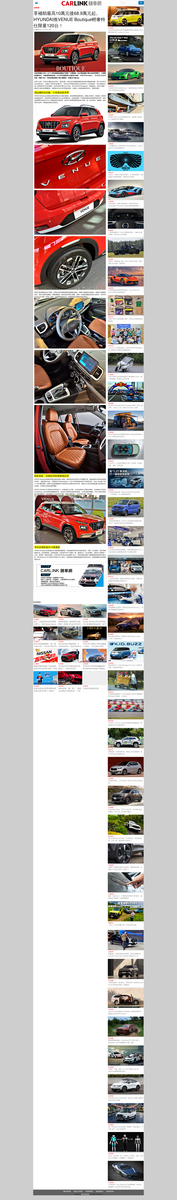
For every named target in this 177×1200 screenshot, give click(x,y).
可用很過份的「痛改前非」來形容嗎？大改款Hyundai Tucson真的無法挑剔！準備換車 (125, 983)
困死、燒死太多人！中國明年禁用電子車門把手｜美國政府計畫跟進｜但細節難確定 (125, 897)
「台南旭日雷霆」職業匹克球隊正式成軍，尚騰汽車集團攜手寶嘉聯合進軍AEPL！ (125, 579)
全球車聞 (110, 28)
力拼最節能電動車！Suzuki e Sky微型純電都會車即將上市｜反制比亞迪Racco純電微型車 (125, 522)
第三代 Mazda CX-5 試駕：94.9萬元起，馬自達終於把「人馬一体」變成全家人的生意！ (125, 839)
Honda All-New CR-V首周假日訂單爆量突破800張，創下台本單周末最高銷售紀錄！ (94, 624)
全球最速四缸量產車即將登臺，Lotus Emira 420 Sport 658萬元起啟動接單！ (124, 291)
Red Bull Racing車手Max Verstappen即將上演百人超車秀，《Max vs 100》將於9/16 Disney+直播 (125, 406)
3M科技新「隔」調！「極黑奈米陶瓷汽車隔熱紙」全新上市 (69, 691)
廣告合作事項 (78, 1191)
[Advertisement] (70, 596)
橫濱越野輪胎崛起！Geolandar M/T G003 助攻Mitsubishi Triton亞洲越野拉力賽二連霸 (123, 1041)
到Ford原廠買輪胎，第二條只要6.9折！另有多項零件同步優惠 (45, 646)
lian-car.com (85, 1194)
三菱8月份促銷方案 (91, 688)
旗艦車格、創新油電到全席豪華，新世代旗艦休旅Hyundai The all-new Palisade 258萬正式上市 (124, 955)
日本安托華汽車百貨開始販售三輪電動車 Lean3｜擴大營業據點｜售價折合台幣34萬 (125, 377)
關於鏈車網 (67, 1191)
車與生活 (110, 172)
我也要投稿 (110, 1191)
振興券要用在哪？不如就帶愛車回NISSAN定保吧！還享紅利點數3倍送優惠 (45, 669)
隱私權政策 (99, 1191)
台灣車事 (36, 8)
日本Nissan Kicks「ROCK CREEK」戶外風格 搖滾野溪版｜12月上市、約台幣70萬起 (125, 810)
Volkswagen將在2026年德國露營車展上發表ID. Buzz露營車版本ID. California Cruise (125, 31)
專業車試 (110, 836)
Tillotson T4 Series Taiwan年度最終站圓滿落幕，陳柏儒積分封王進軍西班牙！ (125, 724)
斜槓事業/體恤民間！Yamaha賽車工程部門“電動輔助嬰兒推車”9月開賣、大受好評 (125, 695)
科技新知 (110, 230)
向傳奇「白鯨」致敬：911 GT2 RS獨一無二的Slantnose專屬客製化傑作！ (123, 1070)
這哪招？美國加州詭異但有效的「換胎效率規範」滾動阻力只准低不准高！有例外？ (125, 868)
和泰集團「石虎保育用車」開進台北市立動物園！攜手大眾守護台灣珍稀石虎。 (125, 753)
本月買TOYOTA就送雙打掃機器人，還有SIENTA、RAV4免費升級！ (69, 669)
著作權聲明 (89, 1191)
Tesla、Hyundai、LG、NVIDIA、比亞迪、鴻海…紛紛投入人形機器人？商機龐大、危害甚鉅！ (125, 1157)
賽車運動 (110, 403)
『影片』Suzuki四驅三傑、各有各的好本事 (122, 925)
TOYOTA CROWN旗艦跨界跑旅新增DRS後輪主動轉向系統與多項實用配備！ (94, 669)
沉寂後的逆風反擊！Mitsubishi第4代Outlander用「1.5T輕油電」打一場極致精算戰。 (124, 493)
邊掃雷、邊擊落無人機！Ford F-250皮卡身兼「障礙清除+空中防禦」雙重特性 (125, 262)
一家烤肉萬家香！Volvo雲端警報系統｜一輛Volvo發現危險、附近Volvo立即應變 (125, 233)
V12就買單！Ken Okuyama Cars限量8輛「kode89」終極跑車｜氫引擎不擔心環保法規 (125, 1185)
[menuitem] (37, 3)
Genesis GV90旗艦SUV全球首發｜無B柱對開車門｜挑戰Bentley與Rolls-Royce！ (125, 1012)
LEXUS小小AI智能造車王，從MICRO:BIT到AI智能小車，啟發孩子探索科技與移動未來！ (125, 349)
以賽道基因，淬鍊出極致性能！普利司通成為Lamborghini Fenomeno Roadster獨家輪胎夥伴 (123, 204)
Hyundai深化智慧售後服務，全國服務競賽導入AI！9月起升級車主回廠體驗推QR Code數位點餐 (125, 551)
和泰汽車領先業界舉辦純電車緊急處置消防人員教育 (45, 689)
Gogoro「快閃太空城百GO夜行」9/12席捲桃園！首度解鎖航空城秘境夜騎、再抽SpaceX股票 (125, 175)
